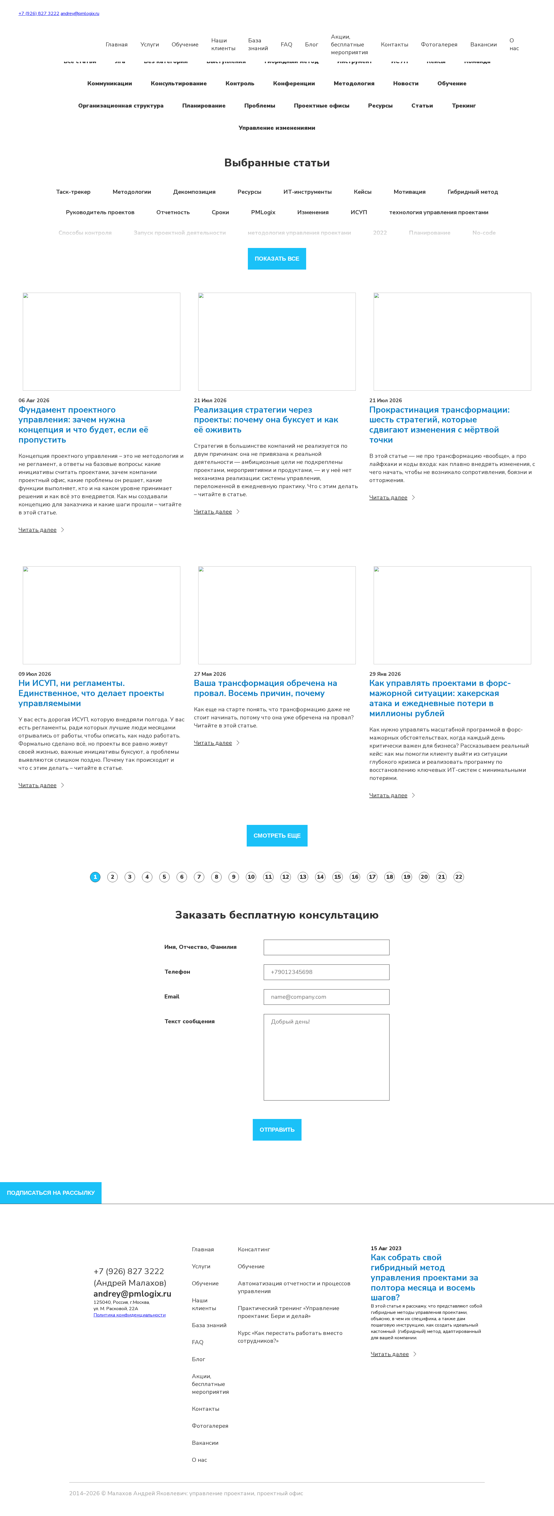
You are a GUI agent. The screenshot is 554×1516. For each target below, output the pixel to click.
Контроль (240, 83)
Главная (117, 44)
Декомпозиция (194, 192)
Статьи (422, 106)
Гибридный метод (473, 192)
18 (389, 877)
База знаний (258, 44)
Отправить (277, 1129)
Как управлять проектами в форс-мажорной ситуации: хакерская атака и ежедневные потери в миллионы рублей (440, 698)
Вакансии (483, 44)
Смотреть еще (277, 835)
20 (424, 877)
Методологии (132, 192)
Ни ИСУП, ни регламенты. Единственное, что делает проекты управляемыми (91, 693)
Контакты (394, 44)
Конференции (294, 83)
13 (303, 877)
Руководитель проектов (100, 212)
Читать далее (37, 530)
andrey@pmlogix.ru (80, 13)
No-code (484, 233)
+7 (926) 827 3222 (38, 13)
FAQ (286, 44)
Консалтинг (254, 1249)
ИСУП (359, 212)
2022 (380, 233)
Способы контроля (85, 233)
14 (320, 877)
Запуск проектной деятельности (180, 233)
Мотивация (410, 192)
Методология (354, 83)
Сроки (220, 212)
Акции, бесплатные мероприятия (349, 44)
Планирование (204, 106)
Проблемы (259, 106)
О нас (514, 44)
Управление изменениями (277, 128)
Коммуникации (109, 83)
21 (441, 877)
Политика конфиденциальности (129, 1315)
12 (285, 877)
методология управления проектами (299, 233)
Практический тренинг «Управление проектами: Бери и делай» (288, 1312)
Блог (311, 44)
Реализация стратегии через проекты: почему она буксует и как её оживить (266, 420)
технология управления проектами (439, 212)
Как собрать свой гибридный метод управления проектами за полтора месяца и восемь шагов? (424, 1277)
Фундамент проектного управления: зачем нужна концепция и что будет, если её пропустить (83, 425)
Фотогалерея (439, 44)
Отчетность (173, 212)
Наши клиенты (223, 44)
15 (337, 877)
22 (458, 877)
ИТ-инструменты (307, 192)
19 (406, 877)
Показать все (277, 258)
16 (354, 877)
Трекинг (464, 106)
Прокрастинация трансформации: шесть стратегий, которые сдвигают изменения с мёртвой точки (439, 425)
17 (372, 877)
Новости (406, 83)
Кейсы (363, 192)
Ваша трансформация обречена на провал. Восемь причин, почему (265, 688)
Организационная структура (121, 106)
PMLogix (263, 212)
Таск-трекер (73, 192)
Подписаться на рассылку (51, 1193)
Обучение (185, 44)
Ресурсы (380, 106)
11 (268, 877)
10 (251, 877)
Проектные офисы (321, 106)
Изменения (313, 212)
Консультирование (179, 83)
